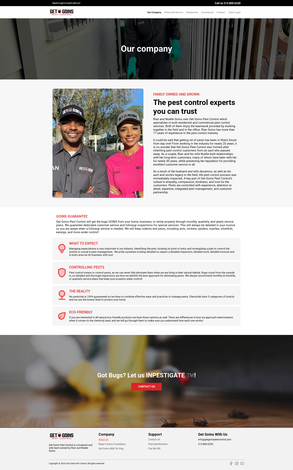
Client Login (234, 12)
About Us (103, 439)
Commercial (207, 12)
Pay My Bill (154, 448)
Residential (192, 12)
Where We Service (173, 12)
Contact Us (154, 439)
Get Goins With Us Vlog (111, 448)
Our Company (154, 12)
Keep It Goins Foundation (112, 444)
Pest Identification (158, 444)
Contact (221, 12)
